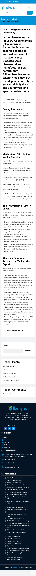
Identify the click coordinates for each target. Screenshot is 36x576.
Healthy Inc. (17, 567)
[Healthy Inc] (18, 408)
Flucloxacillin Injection (9, 373)
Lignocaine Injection (9, 366)
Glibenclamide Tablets (14, 331)
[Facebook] (5, 428)
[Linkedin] (9, 428)
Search (5, 345)
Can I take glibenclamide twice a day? (16, 31)
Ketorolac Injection (8, 370)
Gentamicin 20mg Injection (11, 380)
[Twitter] (13, 428)
